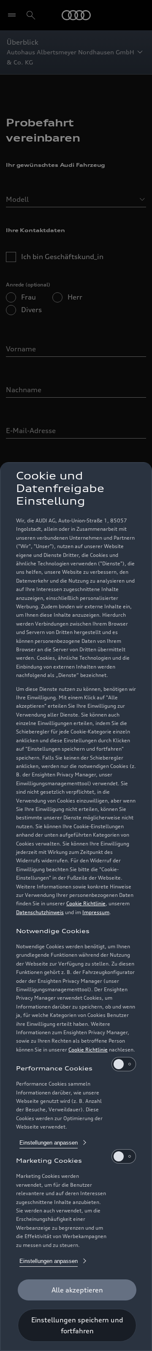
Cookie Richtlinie (86, 903)
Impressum (95, 912)
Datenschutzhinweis (40, 912)
